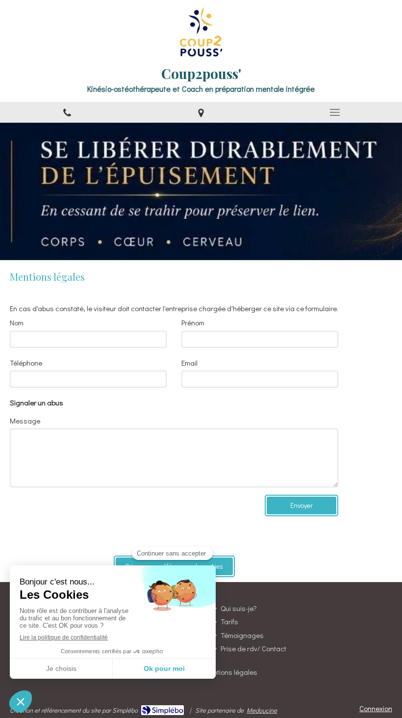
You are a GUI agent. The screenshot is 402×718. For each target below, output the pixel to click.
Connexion (375, 708)
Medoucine (262, 710)
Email (189, 363)
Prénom (192, 322)
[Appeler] (67, 112)
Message (25, 420)
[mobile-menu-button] (335, 112)
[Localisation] (201, 112)
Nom (17, 322)
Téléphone (26, 363)
